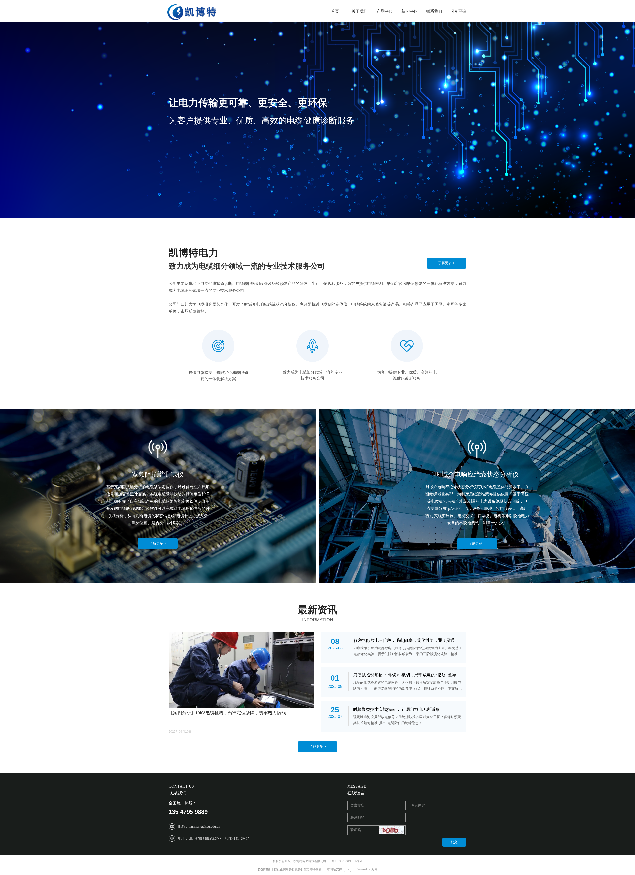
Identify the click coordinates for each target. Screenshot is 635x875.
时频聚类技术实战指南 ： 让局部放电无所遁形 (396, 709)
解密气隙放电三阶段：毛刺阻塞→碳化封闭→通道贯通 (404, 640)
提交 (454, 842)
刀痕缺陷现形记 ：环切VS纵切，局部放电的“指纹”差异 (404, 675)
